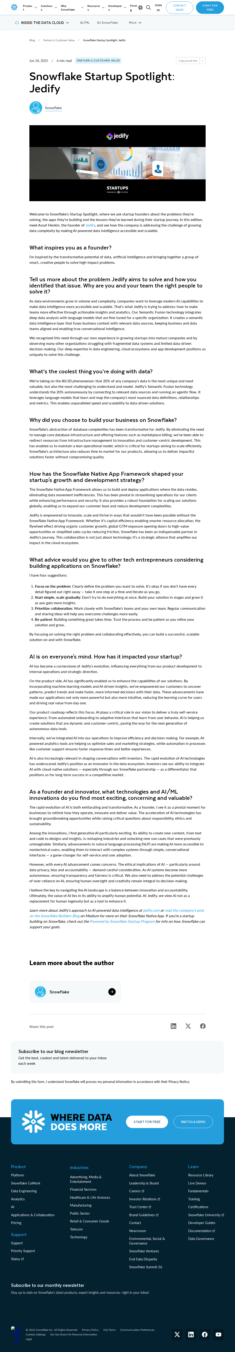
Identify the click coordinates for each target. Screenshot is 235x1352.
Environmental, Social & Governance (147, 1240)
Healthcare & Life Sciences (90, 1197)
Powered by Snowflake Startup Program (122, 921)
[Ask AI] (202, 60)
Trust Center (138, 1207)
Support (17, 1243)
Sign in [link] (158, 7)
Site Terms (109, 1330)
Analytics (18, 1199)
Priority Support (23, 1251)
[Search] (148, 7)
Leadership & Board (144, 1183)
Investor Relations (143, 1199)
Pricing (16, 1223)
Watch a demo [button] (193, 1121)
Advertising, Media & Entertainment (86, 1179)
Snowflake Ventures (144, 1251)
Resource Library (200, 1175)
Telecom (76, 1229)
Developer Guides (201, 1223)
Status (15, 1259)
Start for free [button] (147, 1121)
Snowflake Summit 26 (145, 1267)
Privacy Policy (90, 1330)
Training (194, 1199)
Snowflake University (204, 1215)
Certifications (198, 1207)
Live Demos (197, 1183)
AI (12, 1207)
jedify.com (151, 910)
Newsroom (137, 1231)
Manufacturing (81, 1205)
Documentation (199, 1231)
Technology (78, 1237)
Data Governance (201, 1238)
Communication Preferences (137, 1330)
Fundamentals (198, 1191)
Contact (135, 1223)
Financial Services (83, 1189)
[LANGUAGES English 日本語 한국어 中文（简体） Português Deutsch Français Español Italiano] (140, 8)
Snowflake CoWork (25, 1183)
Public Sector (80, 1213)
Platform (17, 1175)
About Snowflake (142, 1175)
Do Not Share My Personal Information (73, 1334)
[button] (42, 22)
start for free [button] (210, 7)
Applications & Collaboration (32, 1215)
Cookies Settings (36, 1334)
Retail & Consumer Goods (89, 1221)
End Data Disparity (143, 1259)
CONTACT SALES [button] (179, 7)
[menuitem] (30, 7)
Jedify (90, 225)
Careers (135, 1191)
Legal (29, 1339)
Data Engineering (24, 1191)
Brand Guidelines (142, 1215)
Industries (79, 1167)
